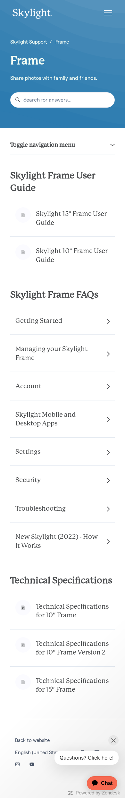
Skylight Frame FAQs (54, 295)
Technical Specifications (61, 581)
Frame (62, 42)
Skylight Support (28, 42)
